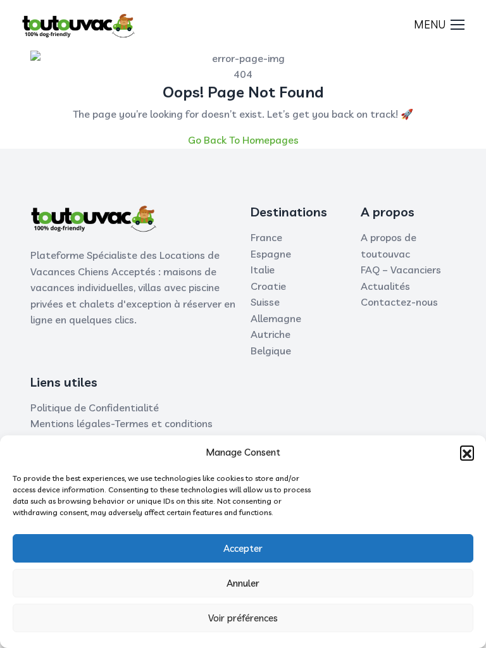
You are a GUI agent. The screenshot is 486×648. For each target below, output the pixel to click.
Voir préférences (243, 618)
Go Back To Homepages (243, 140)
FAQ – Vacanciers (401, 269)
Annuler (243, 583)
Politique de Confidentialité (94, 407)
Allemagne (276, 318)
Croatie (268, 286)
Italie (263, 269)
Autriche (270, 334)
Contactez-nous (399, 302)
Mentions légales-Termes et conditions (121, 423)
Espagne (271, 253)
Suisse (265, 302)
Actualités (385, 286)
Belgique (271, 350)
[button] (467, 452)
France (266, 237)
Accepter (243, 548)
